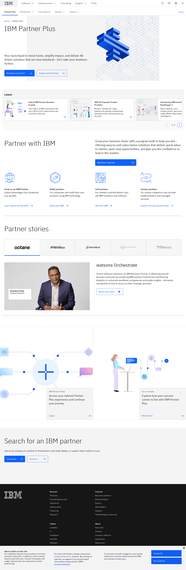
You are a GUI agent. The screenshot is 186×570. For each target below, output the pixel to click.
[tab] (22, 247)
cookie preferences (62, 556)
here (124, 559)
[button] (175, 3)
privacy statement (62, 564)
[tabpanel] (93, 287)
